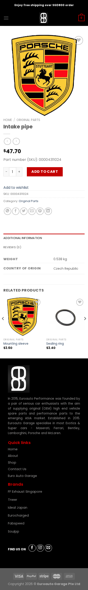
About (13, 455)
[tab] (44, 238)
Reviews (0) (12, 247)
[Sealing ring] (65, 317)
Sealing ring (55, 344)
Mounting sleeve (15, 344)
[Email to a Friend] (32, 211)
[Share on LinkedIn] (48, 211)
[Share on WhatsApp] (7, 211)
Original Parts (28, 120)
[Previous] (3, 327)
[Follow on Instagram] (40, 548)
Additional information (22, 238)
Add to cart (44, 171)
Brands (15, 484)
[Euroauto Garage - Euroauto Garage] (43, 18)
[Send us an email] (48, 548)
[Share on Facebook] (15, 211)
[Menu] (6, 17)
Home (7, 120)
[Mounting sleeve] (22, 317)
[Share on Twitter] (24, 211)
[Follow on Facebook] (32, 548)
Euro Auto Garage (23, 476)
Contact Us (17, 469)
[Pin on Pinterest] (40, 211)
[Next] (85, 327)
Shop (12, 462)
